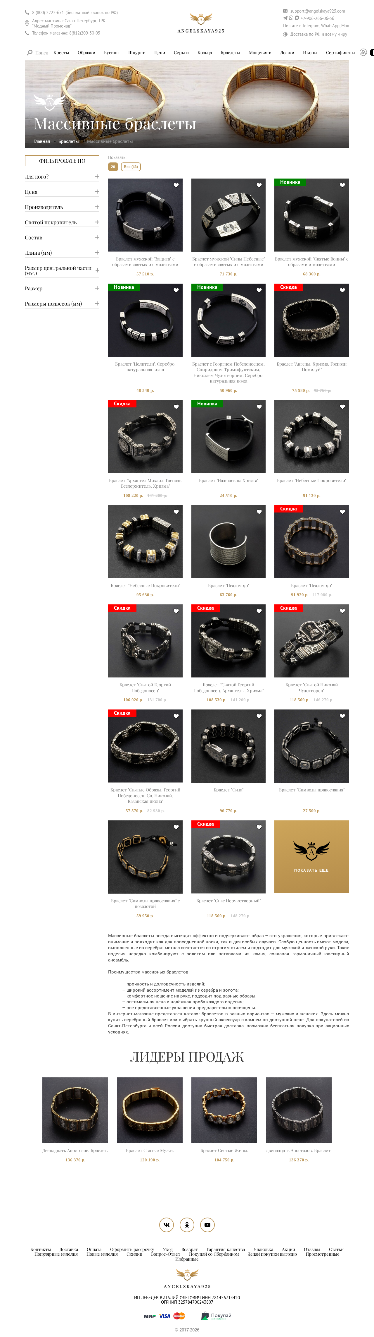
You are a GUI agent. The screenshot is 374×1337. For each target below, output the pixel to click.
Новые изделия (102, 1254)
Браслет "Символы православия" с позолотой (145, 903)
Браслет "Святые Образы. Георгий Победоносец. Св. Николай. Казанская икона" (145, 795)
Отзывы (312, 1249)
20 (113, 167)
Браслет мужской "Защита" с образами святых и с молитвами (145, 262)
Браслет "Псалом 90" (228, 585)
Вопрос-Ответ (165, 1254)
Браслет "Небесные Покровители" (311, 480)
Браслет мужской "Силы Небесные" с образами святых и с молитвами (228, 262)
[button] (31, 1112)
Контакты (40, 1249)
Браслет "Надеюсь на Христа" (228, 480)
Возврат (189, 1249)
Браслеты (69, 141)
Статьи (336, 1249)
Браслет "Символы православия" (311, 790)
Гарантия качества (226, 1249)
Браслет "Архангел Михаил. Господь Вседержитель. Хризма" (145, 483)
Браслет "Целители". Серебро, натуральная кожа (145, 367)
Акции (288, 1249)
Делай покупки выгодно (272, 1254)
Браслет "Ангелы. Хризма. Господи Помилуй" (312, 367)
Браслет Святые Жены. (224, 1150)
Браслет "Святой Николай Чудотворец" (311, 687)
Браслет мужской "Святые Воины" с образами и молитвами (311, 262)
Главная (42, 141)
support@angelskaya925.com (317, 11)
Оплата (94, 1249)
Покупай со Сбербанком (214, 1254)
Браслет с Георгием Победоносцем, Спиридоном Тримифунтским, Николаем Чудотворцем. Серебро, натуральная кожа (228, 372)
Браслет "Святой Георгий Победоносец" (145, 687)
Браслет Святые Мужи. (150, 1150)
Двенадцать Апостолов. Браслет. (75, 1150)
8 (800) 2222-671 (48, 12)
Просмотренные (323, 1254)
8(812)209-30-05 (84, 33)
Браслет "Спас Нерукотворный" (228, 901)
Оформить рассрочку (132, 1249)
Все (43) (131, 167)
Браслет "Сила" (228, 790)
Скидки (134, 1254)
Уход (168, 1249)
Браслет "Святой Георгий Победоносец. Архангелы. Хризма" (228, 687)
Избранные (187, 1259)
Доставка (69, 1249)
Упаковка (263, 1249)
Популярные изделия (56, 1254)
